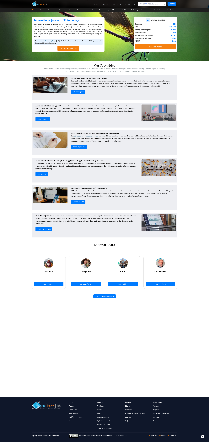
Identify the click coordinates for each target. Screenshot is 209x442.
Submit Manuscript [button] (68, 48)
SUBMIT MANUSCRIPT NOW (126, 382)
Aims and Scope (43, 119)
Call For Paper (155, 46)
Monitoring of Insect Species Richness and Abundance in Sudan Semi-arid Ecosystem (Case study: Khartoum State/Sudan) (155, 364)
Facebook (154, 435)
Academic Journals (44, 229)
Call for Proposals (75, 417)
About (105, 4)
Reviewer (128, 410)
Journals (129, 4)
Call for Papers (78, 92)
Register (172, 4)
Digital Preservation (104, 421)
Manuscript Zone (78, 147)
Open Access (73, 410)
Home (96, 4)
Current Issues (82, 10)
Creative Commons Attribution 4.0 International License (112, 436)
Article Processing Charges (135, 413)
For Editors (158, 10)
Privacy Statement (103, 424)
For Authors (146, 10)
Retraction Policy (103, 417)
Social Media (157, 402)
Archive (124, 10)
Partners (156, 406)
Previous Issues (98, 10)
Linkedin (173, 435)
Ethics (99, 413)
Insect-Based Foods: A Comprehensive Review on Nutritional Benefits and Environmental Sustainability (79, 364)
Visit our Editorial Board (104, 296)
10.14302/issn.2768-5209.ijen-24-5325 (154, 343)
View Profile (47, 284)
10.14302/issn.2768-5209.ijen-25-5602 (80, 345)
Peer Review (41, 174)
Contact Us (157, 421)
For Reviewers (172, 10)
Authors (128, 402)
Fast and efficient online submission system (91, 382)
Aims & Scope (68, 10)
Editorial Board (54, 10)
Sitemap (156, 417)
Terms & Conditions (104, 428)
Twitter (163, 435)
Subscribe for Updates (161, 413)
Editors (127, 406)
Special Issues (113, 10)
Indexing (134, 10)
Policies (116, 4)
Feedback (100, 406)
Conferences (73, 421)
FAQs (127, 421)
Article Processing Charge (48, 41)
